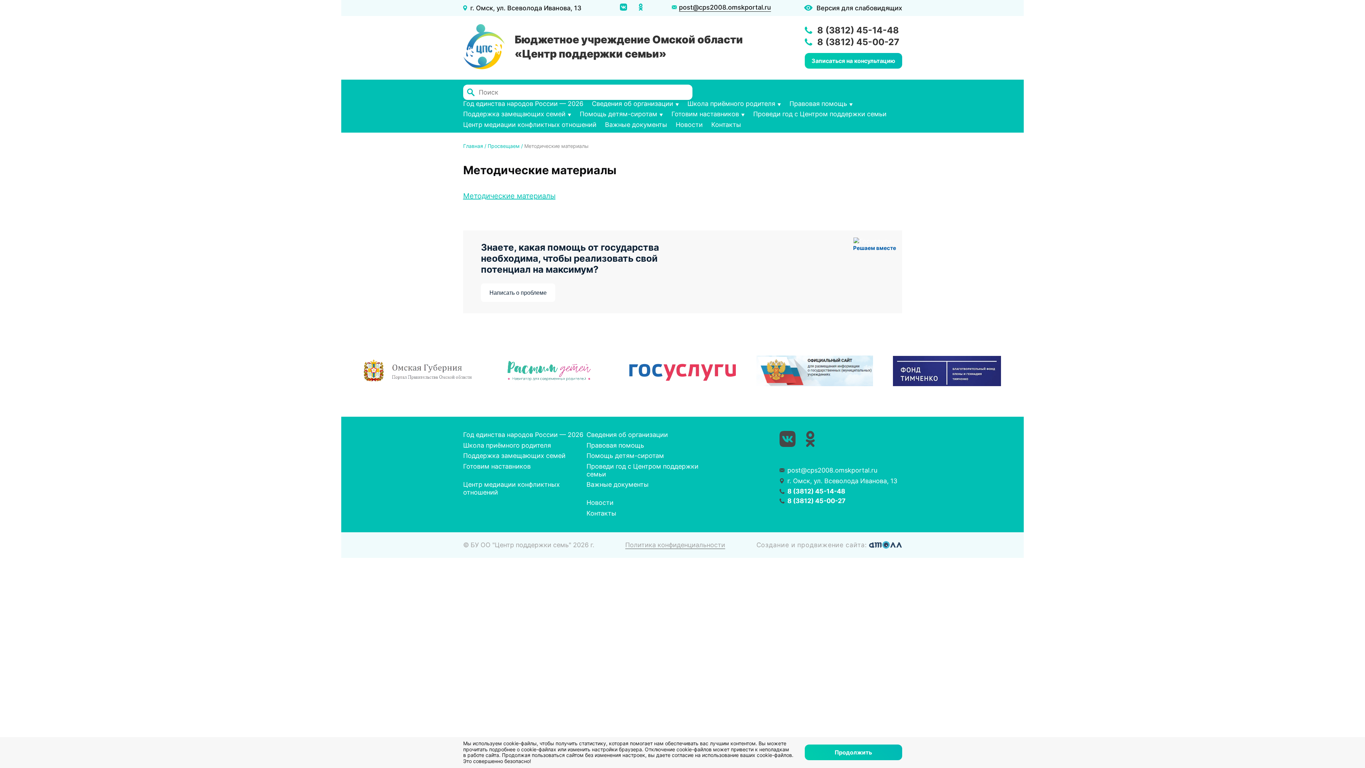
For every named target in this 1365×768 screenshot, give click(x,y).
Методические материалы (509, 196)
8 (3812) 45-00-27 (858, 42)
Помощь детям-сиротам (618, 114)
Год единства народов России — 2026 (523, 103)
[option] (418, 371)
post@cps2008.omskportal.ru (725, 7)
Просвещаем (504, 146)
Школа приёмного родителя (731, 103)
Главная (473, 146)
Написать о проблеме (518, 293)
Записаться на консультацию (853, 60)
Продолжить (853, 752)
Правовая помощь (818, 103)
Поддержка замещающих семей (514, 114)
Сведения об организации (632, 103)
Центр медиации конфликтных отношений (529, 124)
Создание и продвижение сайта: (812, 545)
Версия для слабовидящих (859, 8)
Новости (689, 124)
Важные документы (636, 124)
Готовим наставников (705, 114)
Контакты (726, 124)
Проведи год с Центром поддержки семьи (820, 114)
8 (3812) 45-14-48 (858, 30)
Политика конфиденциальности (675, 545)
